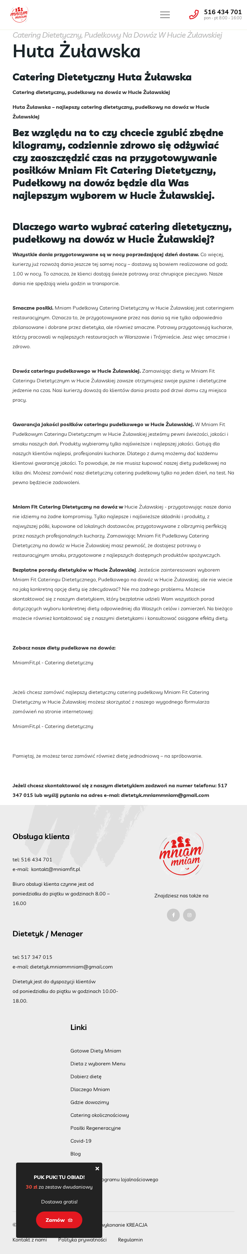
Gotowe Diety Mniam (95, 1050)
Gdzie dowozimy (89, 1102)
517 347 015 (36, 957)
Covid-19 (81, 1140)
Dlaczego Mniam (90, 1089)
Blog (75, 1153)
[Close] (97, 1168)
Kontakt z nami (30, 1239)
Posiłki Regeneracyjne (95, 1128)
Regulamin (130, 1239)
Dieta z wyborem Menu (97, 1063)
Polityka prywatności (82, 1239)
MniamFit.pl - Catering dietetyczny (53, 662)
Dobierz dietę (86, 1076)
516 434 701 (223, 12)
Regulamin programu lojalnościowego (114, 1179)
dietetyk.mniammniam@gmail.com (165, 795)
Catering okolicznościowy (99, 1115)
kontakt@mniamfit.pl (55, 869)
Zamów (79, 1166)
